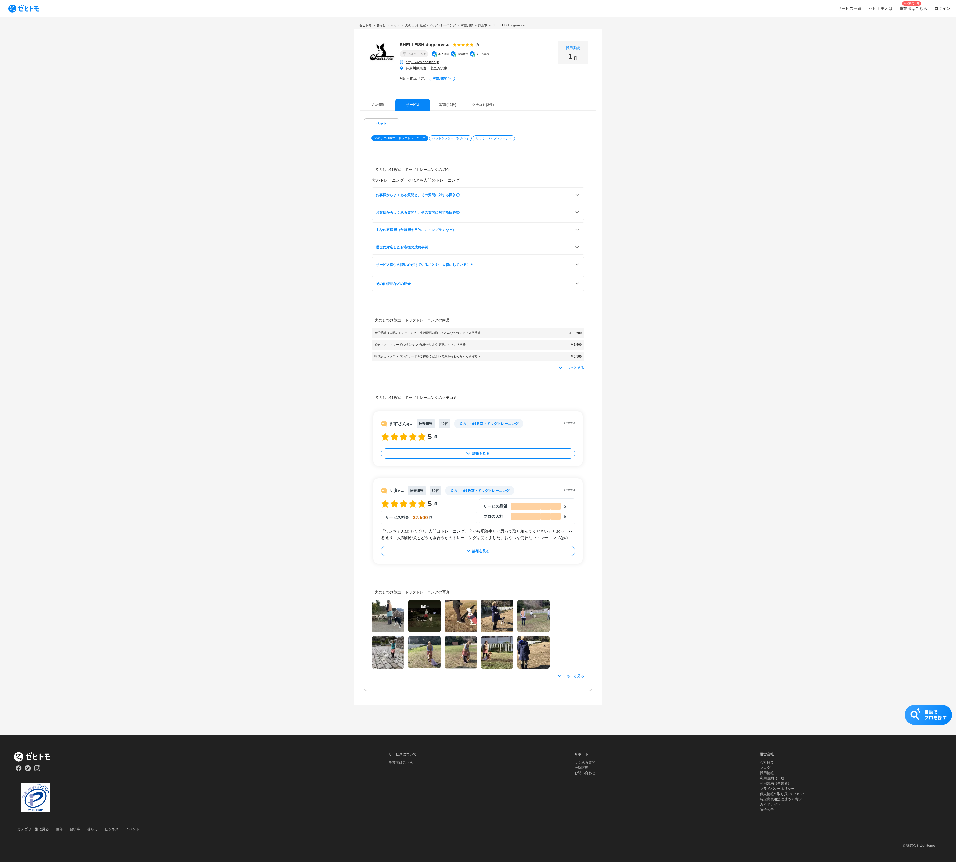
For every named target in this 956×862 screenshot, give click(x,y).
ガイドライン (770, 804)
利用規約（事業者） (775, 783)
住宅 (59, 829)
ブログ (765, 768)
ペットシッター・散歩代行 (450, 138)
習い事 (75, 829)
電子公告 (767, 809)
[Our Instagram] (37, 770)
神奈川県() (442, 78)
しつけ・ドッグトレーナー (494, 138)
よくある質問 (584, 762)
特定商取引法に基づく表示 (781, 799)
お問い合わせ (584, 773)
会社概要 (767, 762)
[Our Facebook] (18, 770)
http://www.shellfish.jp (422, 62)
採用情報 (767, 773)
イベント (132, 829)
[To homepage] (23, 9)
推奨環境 (581, 768)
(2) (477, 45)
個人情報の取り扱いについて (782, 794)
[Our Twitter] (27, 770)
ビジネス (112, 829)
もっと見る (575, 676)
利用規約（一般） (774, 778)
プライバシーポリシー (777, 789)
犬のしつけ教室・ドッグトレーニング (399, 138)
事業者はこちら (401, 762)
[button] (400, 138)
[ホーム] (35, 757)
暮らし (92, 829)
